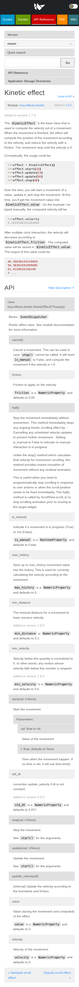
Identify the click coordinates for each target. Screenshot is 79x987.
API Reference (44, 19)
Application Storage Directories (29, 81)
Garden (23, 19)
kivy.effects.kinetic (32, 105)
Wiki (73, 19)
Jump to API (65, 96)
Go (68, 62)
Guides (8, 19)
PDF (62, 19)
